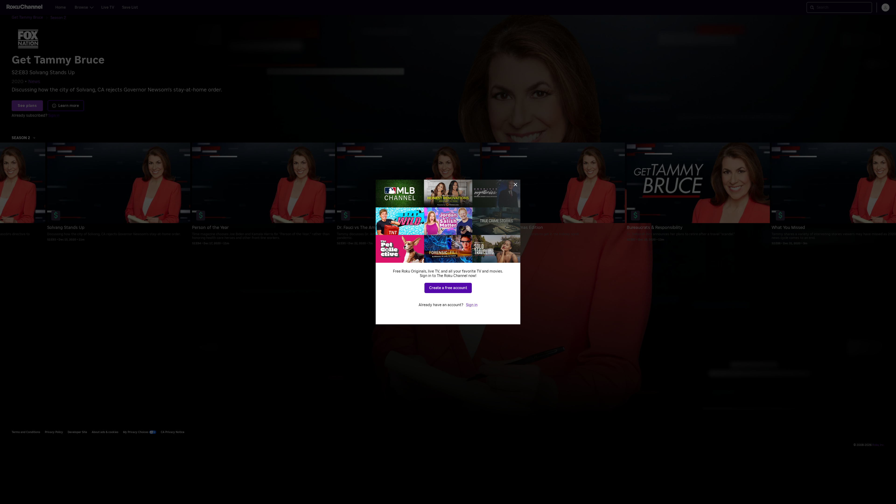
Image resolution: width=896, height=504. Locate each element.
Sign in (471, 305)
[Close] (515, 184)
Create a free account (448, 288)
